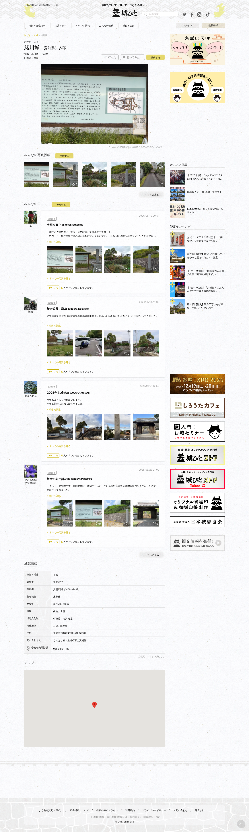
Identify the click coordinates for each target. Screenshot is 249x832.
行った (112, 57)
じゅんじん (31, 395)
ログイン (187, 25)
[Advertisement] (197, 133)
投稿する (155, 57)
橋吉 (30, 312)
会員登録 (213, 25)
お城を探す (60, 25)
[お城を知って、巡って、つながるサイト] (124, 12)
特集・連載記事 (37, 25)
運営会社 (200, 810)
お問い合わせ (180, 810)
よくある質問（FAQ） (51, 810)
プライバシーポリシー (154, 810)
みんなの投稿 (106, 25)
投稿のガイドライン (107, 810)
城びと (27, 35)
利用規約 (130, 810)
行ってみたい (134, 57)
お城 (36, 35)
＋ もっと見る (151, 194)
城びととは (129, 25)
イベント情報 (83, 25)
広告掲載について (79, 810)
